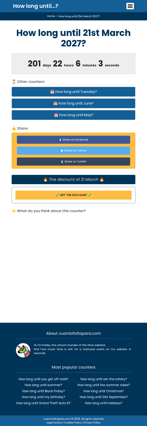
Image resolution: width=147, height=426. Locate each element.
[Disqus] (73, 265)
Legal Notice (54, 422)
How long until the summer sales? (103, 385)
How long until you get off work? (43, 379)
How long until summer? (43, 385)
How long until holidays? (103, 403)
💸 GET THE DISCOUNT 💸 (73, 195)
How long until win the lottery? (103, 379)
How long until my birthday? (43, 397)
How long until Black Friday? (43, 391)
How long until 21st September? (104, 397)
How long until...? (35, 6)
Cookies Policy (73, 422)
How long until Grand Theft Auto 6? (43, 403)
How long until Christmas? (104, 391)
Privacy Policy (92, 422)
